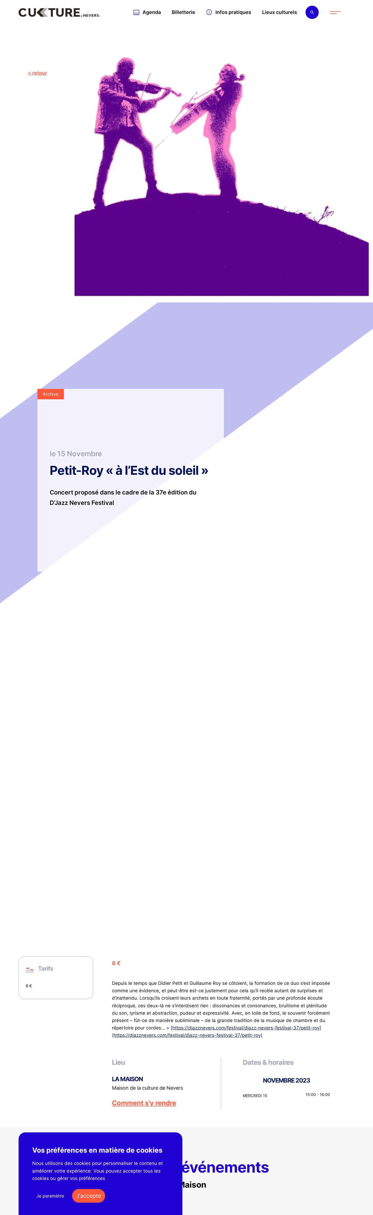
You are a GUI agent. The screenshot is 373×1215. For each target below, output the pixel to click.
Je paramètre (50, 1196)
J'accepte (88, 1196)
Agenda (152, 12)
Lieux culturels (279, 12)
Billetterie (183, 12)
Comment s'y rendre (144, 1103)
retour (39, 73)
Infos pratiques (233, 12)
